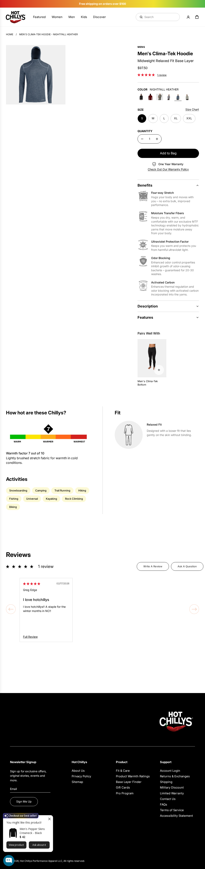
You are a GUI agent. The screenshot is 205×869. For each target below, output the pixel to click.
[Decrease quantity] (142, 139)
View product (16, 845)
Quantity (145, 131)
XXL (189, 118)
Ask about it (39, 845)
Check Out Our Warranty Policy (168, 169)
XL (176, 118)
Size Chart (192, 109)
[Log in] (188, 17)
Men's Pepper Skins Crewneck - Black (32, 831)
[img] (31, 583)
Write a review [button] (152, 566)
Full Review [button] (30, 636)
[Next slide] (194, 609)
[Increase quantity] (157, 139)
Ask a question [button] (187, 566)
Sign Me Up (24, 801)
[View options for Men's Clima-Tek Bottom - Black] (159, 370)
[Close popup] (49, 819)
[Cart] (197, 17)
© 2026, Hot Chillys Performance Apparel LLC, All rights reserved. (47, 860)
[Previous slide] (11, 609)
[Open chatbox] (8, 860)
